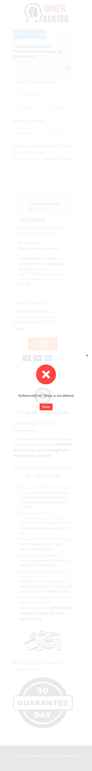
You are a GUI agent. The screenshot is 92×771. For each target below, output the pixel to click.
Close (46, 406)
